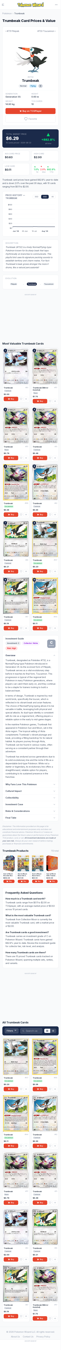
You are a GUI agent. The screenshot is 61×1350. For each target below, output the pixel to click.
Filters (10, 1030)
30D (36, 197)
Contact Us (28, 1336)
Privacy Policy (43, 1336)
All (53, 197)
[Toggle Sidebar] (5, 5)
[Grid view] (47, 1031)
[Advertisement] (30, 314)
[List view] (53, 1031)
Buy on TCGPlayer (32, 111)
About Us (15, 1336)
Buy (12, 399)
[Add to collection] (26, 399)
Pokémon (7, 13)
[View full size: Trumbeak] (30, 54)
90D (45, 197)
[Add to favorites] (21, 399)
